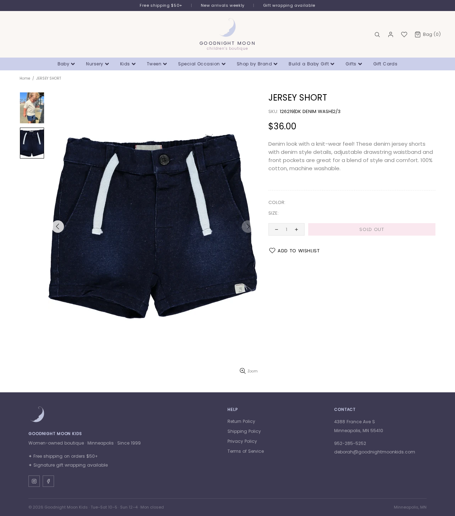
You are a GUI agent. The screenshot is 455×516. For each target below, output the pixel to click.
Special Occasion (199, 64)
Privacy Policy (242, 441)
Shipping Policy (244, 431)
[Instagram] (34, 481)
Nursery (94, 64)
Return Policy (241, 421)
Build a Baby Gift (309, 64)
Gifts (351, 64)
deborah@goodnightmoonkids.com (374, 452)
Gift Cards (385, 64)
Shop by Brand (254, 64)
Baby (64, 64)
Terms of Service (246, 451)
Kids (125, 64)
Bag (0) (432, 34)
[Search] (377, 34)
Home (25, 78)
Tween (154, 64)
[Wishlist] (404, 34)
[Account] (390, 34)
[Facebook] (48, 481)
